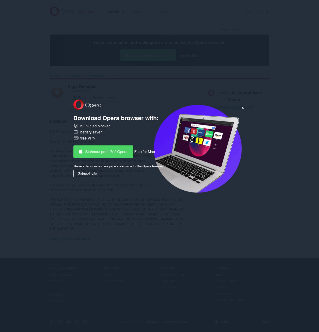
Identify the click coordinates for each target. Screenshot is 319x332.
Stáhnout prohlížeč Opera (106, 151)
